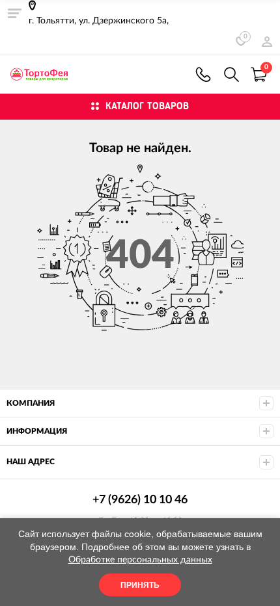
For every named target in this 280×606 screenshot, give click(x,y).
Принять (140, 585)
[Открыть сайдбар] (14, 13)
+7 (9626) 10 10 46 (203, 74)
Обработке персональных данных (140, 559)
